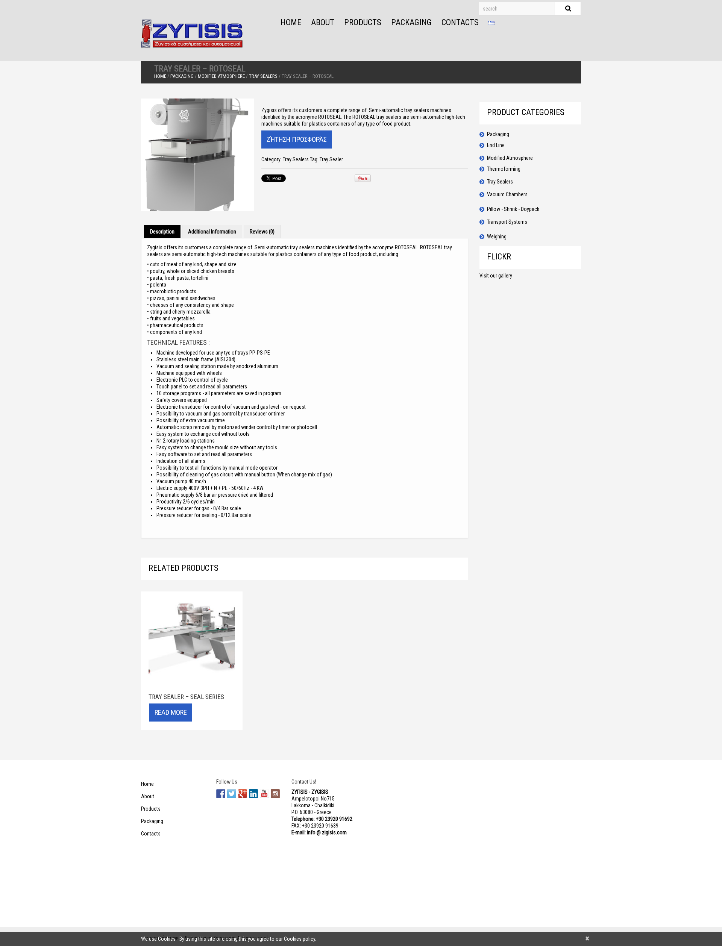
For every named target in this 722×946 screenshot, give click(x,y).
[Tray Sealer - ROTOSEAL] (197, 155)
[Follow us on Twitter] (231, 793)
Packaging (411, 22)
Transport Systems (507, 222)
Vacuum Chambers (507, 194)
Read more (171, 712)
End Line (496, 145)
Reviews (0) (262, 232)
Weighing (497, 236)
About (322, 22)
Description (162, 232)
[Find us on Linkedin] (253, 793)
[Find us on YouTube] (264, 793)
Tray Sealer (331, 159)
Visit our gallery (495, 276)
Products (362, 22)
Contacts (460, 22)
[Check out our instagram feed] (275, 793)
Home (291, 22)
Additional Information (212, 232)
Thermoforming (503, 169)
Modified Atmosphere (221, 76)
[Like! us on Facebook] (220, 793)
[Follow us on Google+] (242, 793)
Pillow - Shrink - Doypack (513, 209)
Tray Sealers (263, 76)
